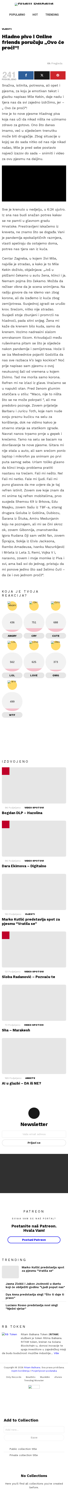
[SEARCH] (56, 22)
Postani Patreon (34, 1240)
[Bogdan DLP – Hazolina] (34, 785)
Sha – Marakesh (16, 1030)
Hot (35, 14)
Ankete (30, 1078)
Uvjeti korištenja (20, 1371)
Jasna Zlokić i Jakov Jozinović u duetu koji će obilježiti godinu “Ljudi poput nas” (35, 1285)
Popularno (17, 14)
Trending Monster (34, 1380)
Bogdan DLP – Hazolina (22, 813)
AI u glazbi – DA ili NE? (21, 1083)
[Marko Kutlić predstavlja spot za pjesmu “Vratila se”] (34, 892)
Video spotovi (34, 807)
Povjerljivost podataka (44, 1371)
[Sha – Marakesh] (34, 1003)
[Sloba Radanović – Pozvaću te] (34, 949)
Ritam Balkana (32, 1367)
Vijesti (30, 914)
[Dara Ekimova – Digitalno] (34, 839)
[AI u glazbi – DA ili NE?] (34, 1056)
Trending (52, 14)
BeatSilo (31, 1377)
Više (56, 1353)
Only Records (13, 1377)
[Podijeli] (26, 75)
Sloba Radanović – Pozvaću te (28, 977)
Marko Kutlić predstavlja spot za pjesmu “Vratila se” (31, 921)
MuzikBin (45, 1377)
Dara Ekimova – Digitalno (24, 866)
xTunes (58, 1377)
